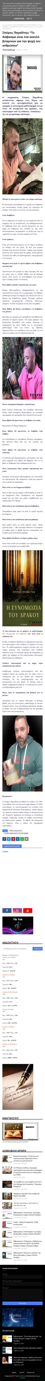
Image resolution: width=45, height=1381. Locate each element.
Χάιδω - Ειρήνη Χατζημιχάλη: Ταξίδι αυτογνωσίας (25, 1223)
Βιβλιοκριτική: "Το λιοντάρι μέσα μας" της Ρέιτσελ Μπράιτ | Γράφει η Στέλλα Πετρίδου (27, 1338)
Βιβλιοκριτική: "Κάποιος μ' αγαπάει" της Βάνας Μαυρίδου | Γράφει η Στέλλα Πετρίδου (27, 1255)
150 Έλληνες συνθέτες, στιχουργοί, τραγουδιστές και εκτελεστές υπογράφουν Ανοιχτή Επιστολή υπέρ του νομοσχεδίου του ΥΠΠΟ (27, 1171)
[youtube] (27, 910)
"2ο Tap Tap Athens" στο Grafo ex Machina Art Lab (25, 1204)
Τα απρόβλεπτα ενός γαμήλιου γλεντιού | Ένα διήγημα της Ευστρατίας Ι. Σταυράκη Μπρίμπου (27, 1184)
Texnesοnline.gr (9, 50)
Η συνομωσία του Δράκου (14, 634)
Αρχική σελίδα (6, 25)
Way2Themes (22, 1376)
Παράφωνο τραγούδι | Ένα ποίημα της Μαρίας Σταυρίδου (26, 1195)
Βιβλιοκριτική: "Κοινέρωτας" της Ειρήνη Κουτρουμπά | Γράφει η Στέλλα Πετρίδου (27, 1214)
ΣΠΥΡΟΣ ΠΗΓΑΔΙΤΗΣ (15, 831)
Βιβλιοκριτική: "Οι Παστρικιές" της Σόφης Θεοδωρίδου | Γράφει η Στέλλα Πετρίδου (27, 1233)
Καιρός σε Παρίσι (8, 975)
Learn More (19, 19)
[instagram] (17, 910)
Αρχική (14, 1372)
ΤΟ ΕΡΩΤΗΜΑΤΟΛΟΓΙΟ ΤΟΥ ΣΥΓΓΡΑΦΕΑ (24, 25)
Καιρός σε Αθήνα (8, 1027)
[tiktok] (38, 910)
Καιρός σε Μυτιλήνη (9, 1044)
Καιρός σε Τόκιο (8, 1009)
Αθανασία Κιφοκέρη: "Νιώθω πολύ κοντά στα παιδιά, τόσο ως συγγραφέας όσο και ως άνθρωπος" (27, 1360)
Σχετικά (22, 1372)
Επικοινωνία (30, 1372)
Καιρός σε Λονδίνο (9, 957)
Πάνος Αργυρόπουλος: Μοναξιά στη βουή (27, 1348)
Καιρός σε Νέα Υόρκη (9, 992)
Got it (29, 19)
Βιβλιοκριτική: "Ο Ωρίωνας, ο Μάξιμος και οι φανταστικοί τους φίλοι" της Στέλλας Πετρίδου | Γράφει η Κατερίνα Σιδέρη (27, 1243)
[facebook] (7, 910)
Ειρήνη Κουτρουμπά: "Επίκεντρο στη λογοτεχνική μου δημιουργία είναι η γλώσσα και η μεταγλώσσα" (26, 1158)
